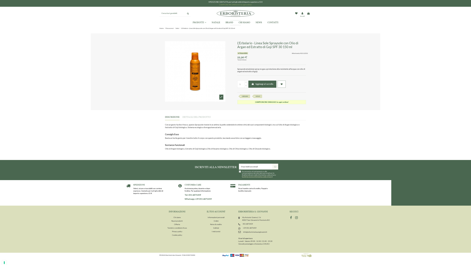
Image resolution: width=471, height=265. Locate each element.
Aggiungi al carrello (264, 84)
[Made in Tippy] (306, 255)
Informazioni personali (216, 217)
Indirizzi (216, 228)
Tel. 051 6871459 (193, 195)
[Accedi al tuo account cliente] (302, 13)
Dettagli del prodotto (197, 117)
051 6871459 (248, 224)
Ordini (216, 221)
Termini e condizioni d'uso (177, 228)
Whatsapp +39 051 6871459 (198, 199)
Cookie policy (177, 235)
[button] (199, 22)
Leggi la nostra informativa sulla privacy (257, 177)
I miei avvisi (216, 231)
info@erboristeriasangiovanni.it (255, 232)
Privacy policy (177, 231)
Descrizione (172, 117)
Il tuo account (216, 211)
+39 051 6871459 (249, 228)
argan (245, 96)
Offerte (177, 224)
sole (258, 96)
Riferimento (296, 53)
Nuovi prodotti (177, 221)
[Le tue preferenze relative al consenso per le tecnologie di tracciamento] (4, 262)
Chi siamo (177, 217)
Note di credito (216, 224)
